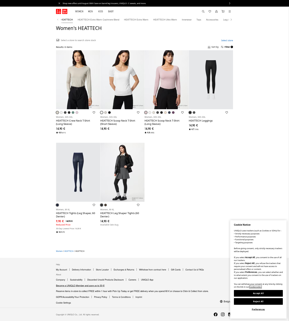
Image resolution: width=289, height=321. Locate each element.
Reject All (258, 301)
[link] (148, 3)
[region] (258, 269)
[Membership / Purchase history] (216, 11)
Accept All (258, 293)
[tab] (79, 11)
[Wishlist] (210, 11)
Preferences (258, 309)
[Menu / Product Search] (229, 11)
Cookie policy (255, 287)
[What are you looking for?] (203, 11)
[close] (59, 3)
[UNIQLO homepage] (61, 11)
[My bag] (223, 11)
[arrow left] (59, 19)
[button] (229, 19)
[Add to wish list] (94, 112)
